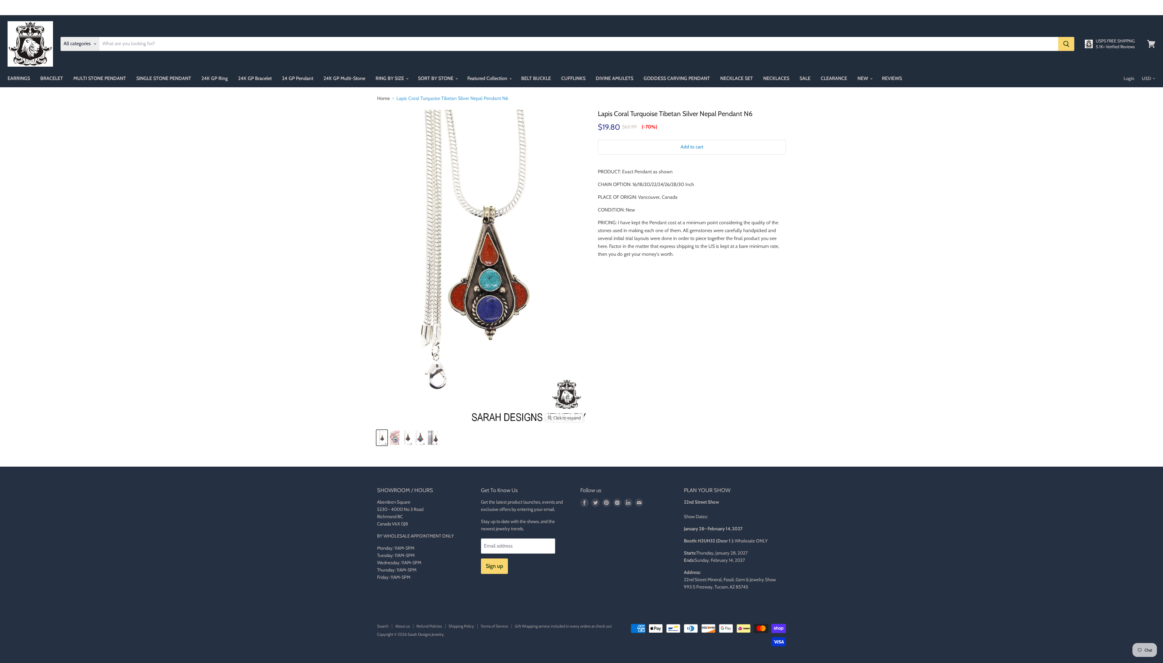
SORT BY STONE (436, 78)
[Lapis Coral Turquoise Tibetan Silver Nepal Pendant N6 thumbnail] (381, 437)
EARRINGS (19, 78)
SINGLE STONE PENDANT (163, 78)
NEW (863, 78)
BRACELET (51, 78)
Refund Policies (429, 626)
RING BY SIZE (390, 78)
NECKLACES (776, 78)
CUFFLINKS (573, 78)
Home (383, 98)
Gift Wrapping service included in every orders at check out (563, 626)
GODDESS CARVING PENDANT (677, 78)
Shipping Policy (461, 626)
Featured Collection (488, 78)
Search (383, 626)
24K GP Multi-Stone (344, 78)
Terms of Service (494, 626)
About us (402, 626)
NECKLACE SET (736, 78)
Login (1129, 78)
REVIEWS (892, 78)
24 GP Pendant (297, 78)
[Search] (1066, 44)
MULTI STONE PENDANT (99, 78)
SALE (805, 78)
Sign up (494, 566)
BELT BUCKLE (536, 78)
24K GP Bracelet (255, 78)
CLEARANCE (834, 78)
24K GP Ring (214, 78)
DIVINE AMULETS (614, 78)
